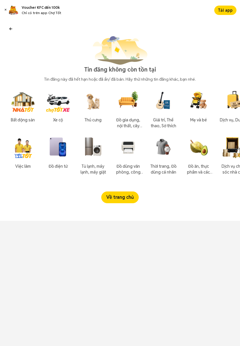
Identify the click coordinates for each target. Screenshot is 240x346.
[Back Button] (11, 28)
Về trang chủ (120, 197)
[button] (6, 10)
